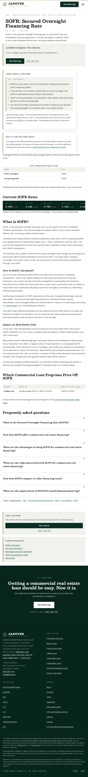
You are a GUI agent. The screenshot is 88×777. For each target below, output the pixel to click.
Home (7, 15)
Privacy (75, 771)
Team (49, 697)
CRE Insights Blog (54, 707)
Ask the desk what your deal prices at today (49, 147)
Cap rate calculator (14, 548)
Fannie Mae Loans (53, 658)
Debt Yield (7, 717)
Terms (83, 771)
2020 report (12, 306)
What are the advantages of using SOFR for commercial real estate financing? (42, 448)
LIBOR (57, 500)
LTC (4, 712)
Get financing (69, 4)
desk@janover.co (9, 674)
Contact (50, 722)
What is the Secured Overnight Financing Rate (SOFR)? (36, 422)
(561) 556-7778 (32, 61)
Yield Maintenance (10, 722)
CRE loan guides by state (16, 555)
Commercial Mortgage (11, 687)
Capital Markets (15, 500)
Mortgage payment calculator (18, 552)
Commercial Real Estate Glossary (26, 15)
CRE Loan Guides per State (57, 712)
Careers (50, 717)
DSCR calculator (12, 545)
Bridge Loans (52, 643)
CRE (24, 500)
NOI (4, 697)
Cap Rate (6, 692)
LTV (4, 707)
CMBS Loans (13, 658)
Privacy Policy (35, 745)
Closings (50, 692)
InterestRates (66, 500)
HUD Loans (20, 655)
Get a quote (44, 526)
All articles (10, 558)
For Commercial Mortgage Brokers (60, 727)
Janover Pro (26, 658)
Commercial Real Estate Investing (40, 500)
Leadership (51, 702)
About (49, 687)
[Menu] (83, 4)
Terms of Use (21, 745)
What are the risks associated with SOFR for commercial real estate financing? (39, 464)
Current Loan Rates (54, 673)
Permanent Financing (55, 638)
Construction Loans (54, 648)
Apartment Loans (9, 655)
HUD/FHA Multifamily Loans (57, 668)
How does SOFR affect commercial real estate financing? (36, 435)
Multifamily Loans (22, 652)
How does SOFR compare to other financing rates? (32, 478)
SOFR (20, 120)
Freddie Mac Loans (54, 663)
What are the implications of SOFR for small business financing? (41, 491)
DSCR (5, 702)
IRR (4, 727)
